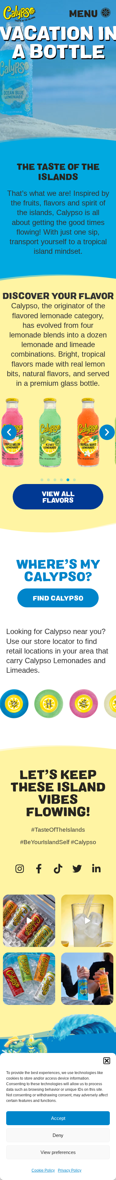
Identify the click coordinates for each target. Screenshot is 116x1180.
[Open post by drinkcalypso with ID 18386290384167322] (29, 979)
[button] (107, 1061)
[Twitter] (77, 868)
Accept (58, 1118)
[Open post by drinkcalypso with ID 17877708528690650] (29, 921)
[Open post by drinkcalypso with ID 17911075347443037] (87, 979)
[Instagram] (19, 868)
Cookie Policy (43, 1170)
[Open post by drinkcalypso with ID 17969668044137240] (87, 921)
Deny (58, 1135)
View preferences (58, 1152)
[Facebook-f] (39, 868)
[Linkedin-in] (96, 868)
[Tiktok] (58, 868)
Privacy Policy (69, 1170)
